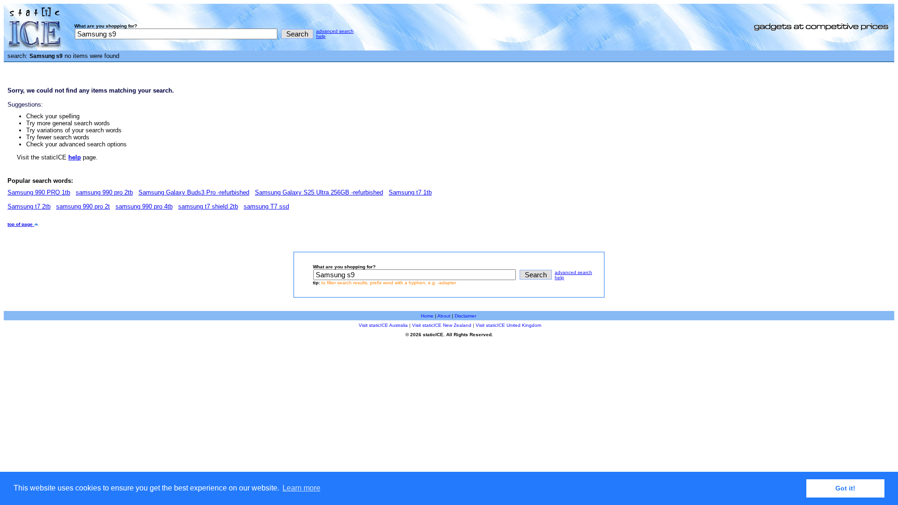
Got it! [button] (845, 488)
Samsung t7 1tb (410, 192)
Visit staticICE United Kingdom (508, 325)
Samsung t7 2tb (29, 206)
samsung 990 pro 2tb (104, 192)
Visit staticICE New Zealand (441, 325)
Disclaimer (465, 315)
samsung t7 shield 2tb (208, 206)
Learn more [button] (301, 488)
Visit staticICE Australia (383, 325)
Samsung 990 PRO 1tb (38, 192)
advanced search (335, 31)
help (321, 36)
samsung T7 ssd (266, 206)
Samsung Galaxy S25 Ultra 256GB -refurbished (319, 192)
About (443, 315)
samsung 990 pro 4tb (144, 206)
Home (427, 315)
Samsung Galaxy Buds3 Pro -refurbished (193, 192)
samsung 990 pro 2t (83, 206)
